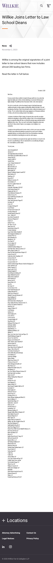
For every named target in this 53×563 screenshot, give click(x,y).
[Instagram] (10, 546)
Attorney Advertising (11, 532)
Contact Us (31, 532)
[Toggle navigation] (49, 5)
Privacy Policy (32, 538)
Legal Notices (8, 538)
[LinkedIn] (3, 546)
